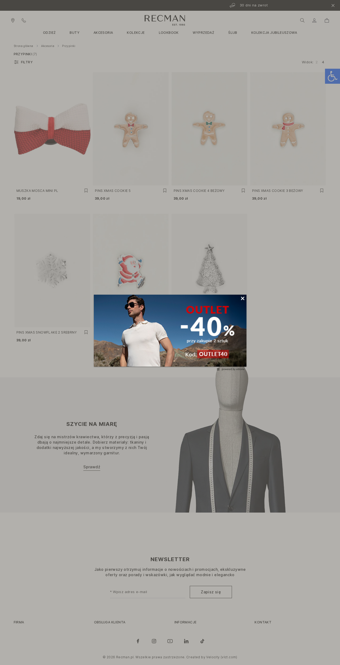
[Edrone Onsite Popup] (170, 332)
